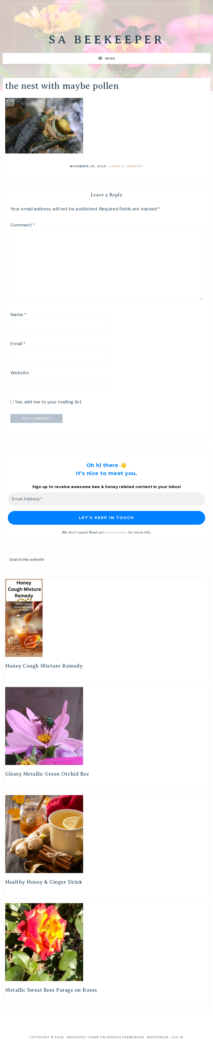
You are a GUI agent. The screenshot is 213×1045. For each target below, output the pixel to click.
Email (17, 343)
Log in (177, 1037)
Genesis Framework (125, 1037)
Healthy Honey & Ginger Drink (43, 882)
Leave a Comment (126, 166)
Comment (22, 225)
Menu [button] (110, 58)
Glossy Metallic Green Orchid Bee (47, 774)
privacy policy (116, 532)
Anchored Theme (83, 1037)
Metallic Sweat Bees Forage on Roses (51, 990)
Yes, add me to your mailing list (48, 401)
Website (19, 372)
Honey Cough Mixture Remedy (44, 666)
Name (18, 314)
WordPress (158, 1037)
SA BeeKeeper (106, 39)
